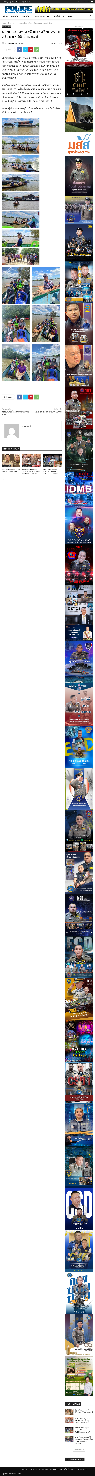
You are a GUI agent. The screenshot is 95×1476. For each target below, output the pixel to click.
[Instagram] (81, 1)
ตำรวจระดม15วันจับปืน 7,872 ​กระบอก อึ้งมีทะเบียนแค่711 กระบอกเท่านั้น (31, 472)
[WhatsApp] (36, 49)
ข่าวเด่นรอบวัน (12, 23)
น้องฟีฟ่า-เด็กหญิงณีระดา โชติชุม (48, 412)
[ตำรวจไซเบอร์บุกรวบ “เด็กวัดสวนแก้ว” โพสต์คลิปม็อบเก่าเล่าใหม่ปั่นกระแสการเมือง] (69, 1439)
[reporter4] (3, 43)
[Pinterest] (30, 49)
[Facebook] (78, 1)
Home (4, 23)
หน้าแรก (24, 1469)
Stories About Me (56, 1469)
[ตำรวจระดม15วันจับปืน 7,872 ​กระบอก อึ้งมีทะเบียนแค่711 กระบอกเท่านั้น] (31, 460)
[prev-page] (3, 479)
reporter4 (10, 43)
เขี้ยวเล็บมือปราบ (69, 1469)
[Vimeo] (88, 1)
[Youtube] (91, 1)
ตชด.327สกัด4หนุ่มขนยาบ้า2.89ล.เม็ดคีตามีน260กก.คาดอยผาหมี (50, 472)
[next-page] (7, 479)
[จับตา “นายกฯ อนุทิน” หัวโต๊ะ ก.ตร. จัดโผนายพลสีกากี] (11, 460)
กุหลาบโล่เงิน (43, 1469)
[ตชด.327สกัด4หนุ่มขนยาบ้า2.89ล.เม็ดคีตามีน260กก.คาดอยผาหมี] (52, 460)
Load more (78, 1450)
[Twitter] (85, 1)
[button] (90, 16)
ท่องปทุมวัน (33, 1469)
